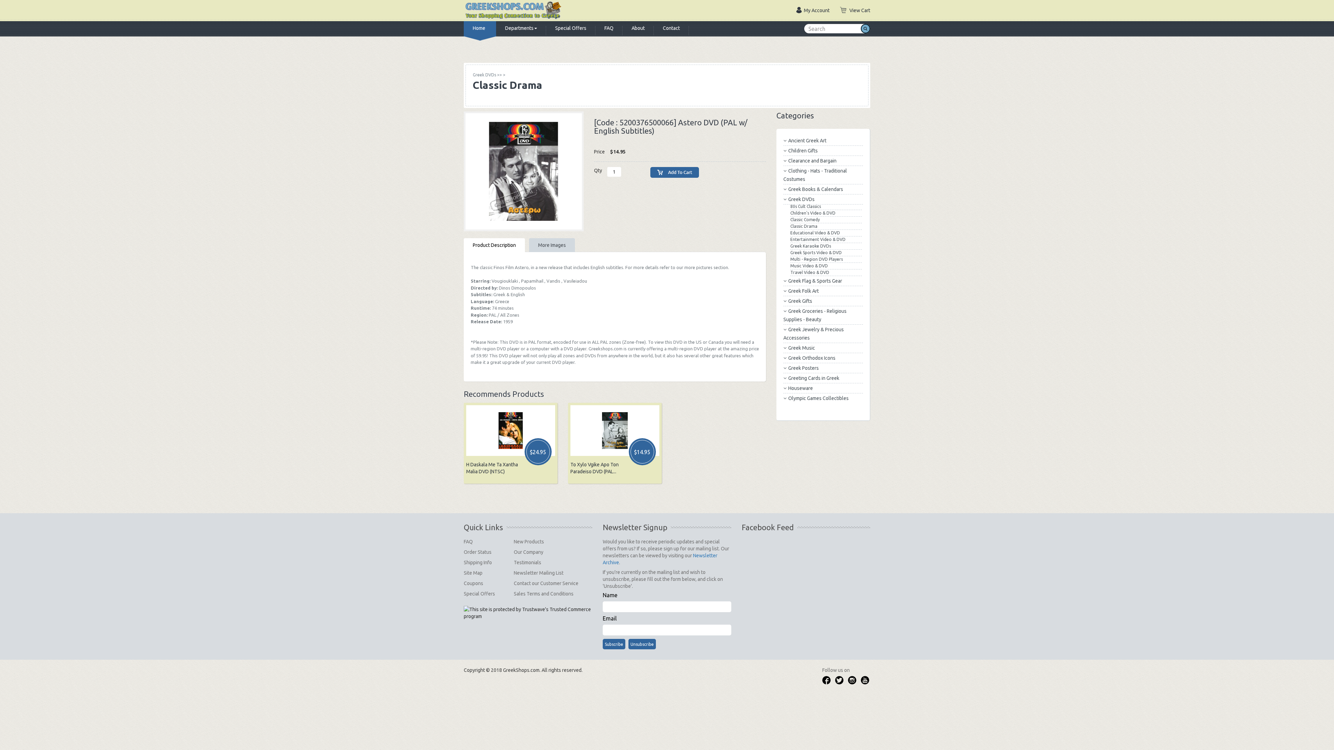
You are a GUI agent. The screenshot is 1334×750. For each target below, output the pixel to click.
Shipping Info (478, 562)
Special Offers (570, 28)
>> (487, 75)
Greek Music (801, 348)
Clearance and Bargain (812, 161)
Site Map (473, 573)
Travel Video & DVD (809, 272)
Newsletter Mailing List (538, 573)
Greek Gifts (800, 301)
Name (610, 595)
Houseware (800, 388)
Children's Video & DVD (812, 213)
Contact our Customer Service (546, 583)
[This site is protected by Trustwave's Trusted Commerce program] (527, 613)
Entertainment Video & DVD (818, 239)
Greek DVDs (801, 199)
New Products (529, 541)
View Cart (859, 10)
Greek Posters (803, 368)
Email (610, 618)
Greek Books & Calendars (815, 189)
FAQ (609, 28)
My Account (817, 10)
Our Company (528, 552)
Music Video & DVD (809, 266)
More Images (552, 245)
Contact (671, 28)
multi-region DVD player (692, 348)
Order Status (478, 552)
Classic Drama (803, 226)
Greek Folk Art (803, 291)
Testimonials (527, 562)
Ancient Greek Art (807, 140)
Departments (519, 28)
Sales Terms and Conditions (544, 594)
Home (479, 28)
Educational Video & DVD (815, 233)
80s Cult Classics (805, 206)
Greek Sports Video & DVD (816, 252)
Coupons (473, 583)
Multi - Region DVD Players (816, 259)
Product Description (494, 245)
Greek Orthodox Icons (811, 358)
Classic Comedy (805, 219)
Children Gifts (803, 150)
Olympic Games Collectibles (818, 398)
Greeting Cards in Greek (813, 378)
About (638, 28)
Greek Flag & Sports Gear (815, 281)
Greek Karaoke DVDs (810, 246)
